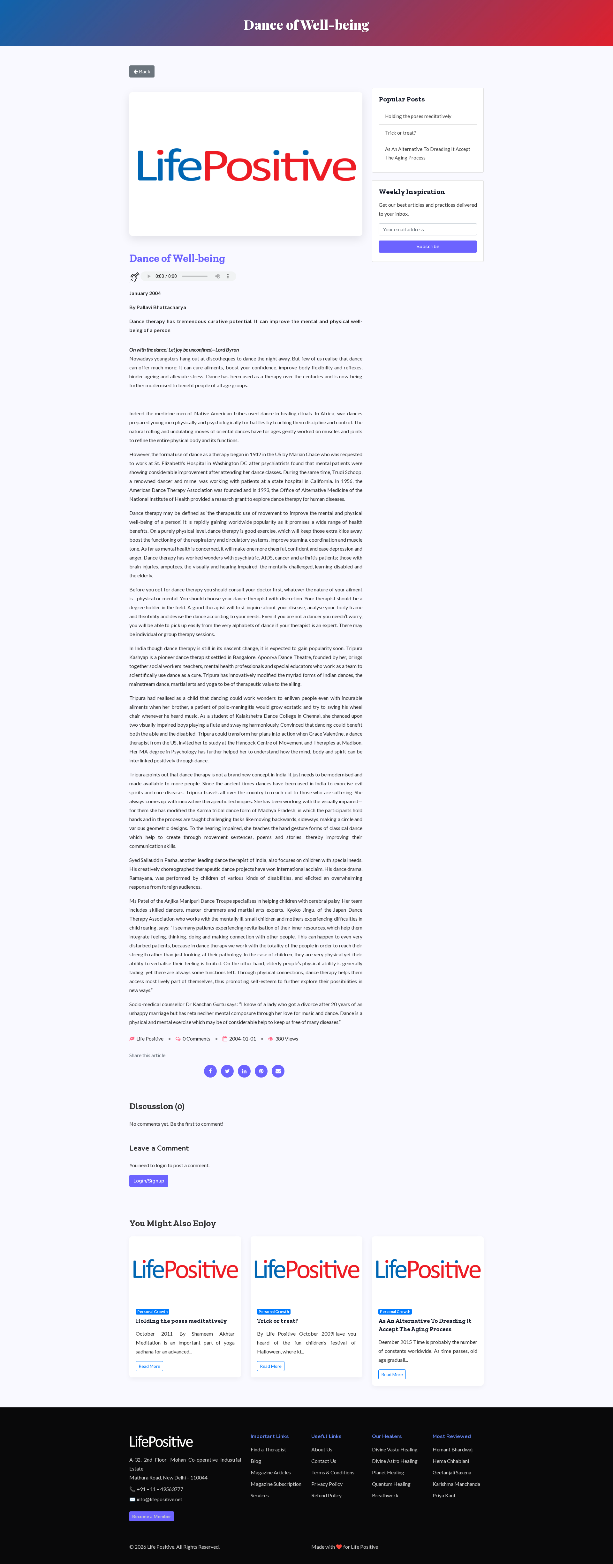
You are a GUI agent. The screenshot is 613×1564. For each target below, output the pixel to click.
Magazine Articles (271, 1472)
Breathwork (385, 1495)
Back (144, 71)
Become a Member (151, 1516)
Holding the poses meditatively (418, 116)
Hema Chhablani (451, 1461)
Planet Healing (388, 1472)
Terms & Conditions (332, 1472)
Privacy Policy (327, 1484)
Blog (256, 1461)
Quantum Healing (391, 1484)
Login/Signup (148, 1180)
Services (260, 1495)
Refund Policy (326, 1495)
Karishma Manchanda (456, 1484)
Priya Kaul (444, 1495)
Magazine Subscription (276, 1484)
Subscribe (427, 246)
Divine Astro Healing (395, 1461)
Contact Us (323, 1461)
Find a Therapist (268, 1449)
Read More (149, 1366)
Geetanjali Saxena (452, 1472)
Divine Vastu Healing (395, 1449)
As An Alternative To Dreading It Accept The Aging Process (427, 153)
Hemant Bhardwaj (453, 1449)
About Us (321, 1449)
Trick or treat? (400, 133)
